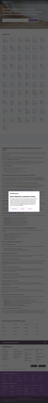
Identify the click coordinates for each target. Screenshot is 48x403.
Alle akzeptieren (14, 208)
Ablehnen (22, 208)
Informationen (22, 203)
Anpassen (30, 208)
